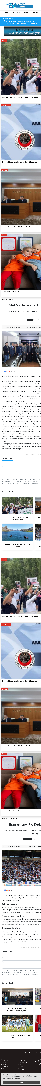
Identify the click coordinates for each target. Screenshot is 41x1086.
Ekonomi (6, 12)
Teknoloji (5, 1066)
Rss (36, 1053)
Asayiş (22, 1069)
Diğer (5, 15)
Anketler (37, 1062)
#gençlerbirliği (24, 947)
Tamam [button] (21, 1082)
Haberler (4, 299)
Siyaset (5, 1069)
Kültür (21, 1064)
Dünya (5, 1064)
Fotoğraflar (22, 24)
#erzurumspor (34, 947)
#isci (27, 454)
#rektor (32, 454)
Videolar (11, 24)
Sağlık (21, 1066)
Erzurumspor (36, 12)
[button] (18, 20)
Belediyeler (16, 12)
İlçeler (25, 12)
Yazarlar (34, 24)
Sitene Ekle (28, 1053)
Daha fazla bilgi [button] (19, 1078)
